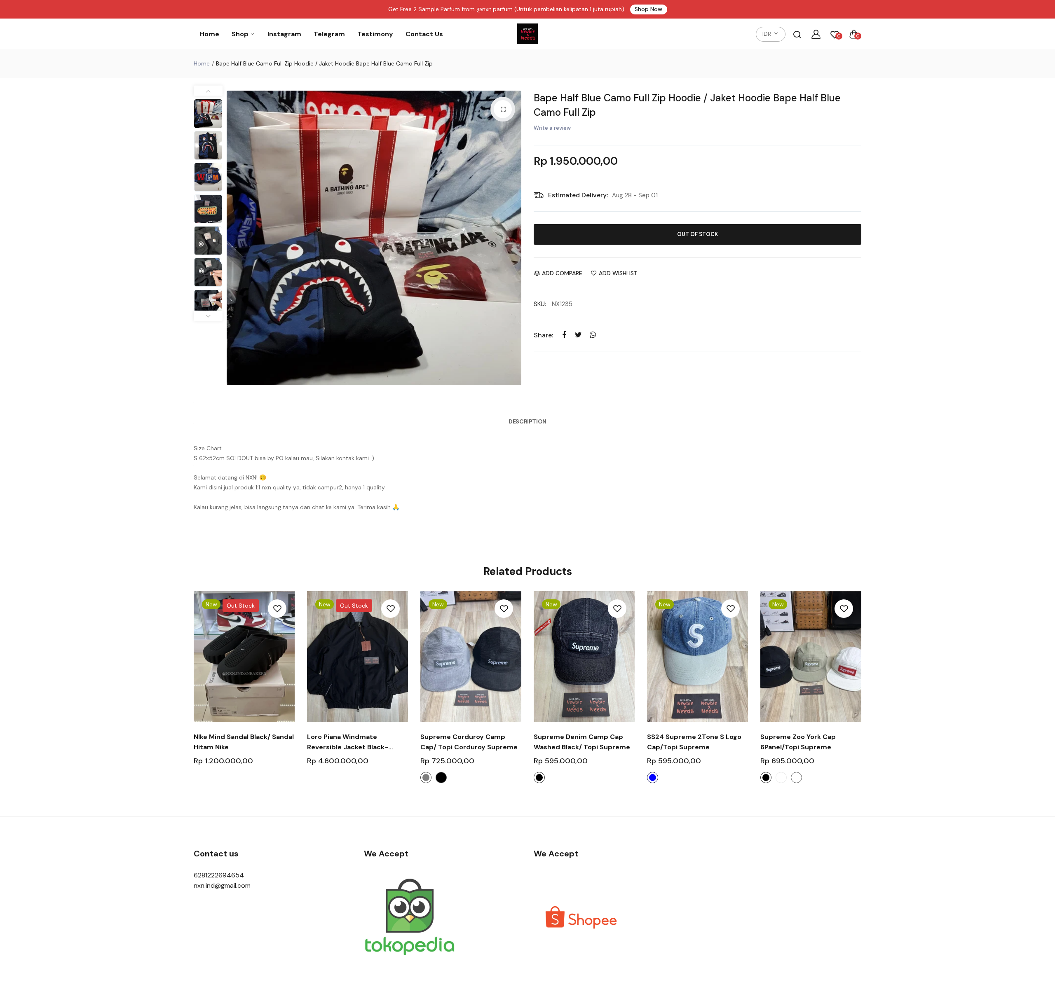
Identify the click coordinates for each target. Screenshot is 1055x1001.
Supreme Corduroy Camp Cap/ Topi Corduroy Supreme (469, 741)
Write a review (552, 127)
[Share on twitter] (578, 335)
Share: (543, 335)
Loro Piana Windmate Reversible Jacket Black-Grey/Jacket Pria (347, 742)
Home (209, 34)
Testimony (375, 34)
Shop (241, 34)
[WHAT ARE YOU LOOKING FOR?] (797, 34)
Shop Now (648, 9)
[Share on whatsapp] (593, 335)
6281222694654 (219, 875)
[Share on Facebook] (564, 335)
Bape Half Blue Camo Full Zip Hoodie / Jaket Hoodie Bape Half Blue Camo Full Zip (687, 105)
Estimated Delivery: (578, 195)
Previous (235, 238)
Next (513, 238)
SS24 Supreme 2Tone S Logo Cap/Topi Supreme (694, 741)
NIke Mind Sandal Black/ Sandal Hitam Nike (244, 741)
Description (527, 421)
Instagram (284, 34)
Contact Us (424, 34)
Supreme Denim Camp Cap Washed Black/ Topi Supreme (582, 741)
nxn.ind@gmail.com (222, 885)
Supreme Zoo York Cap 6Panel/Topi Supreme (798, 741)
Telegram (329, 34)
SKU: (540, 304)
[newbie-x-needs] (527, 34)
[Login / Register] (816, 34)
